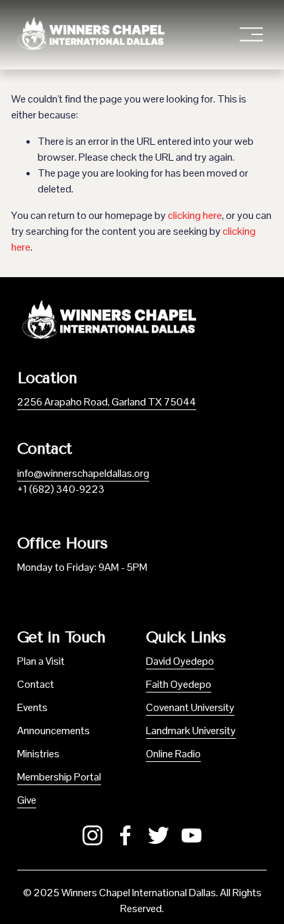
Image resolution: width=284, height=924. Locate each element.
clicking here (195, 215)
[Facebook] (125, 835)
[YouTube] (191, 835)
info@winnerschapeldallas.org (83, 473)
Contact (35, 684)
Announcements (53, 730)
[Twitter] (158, 835)
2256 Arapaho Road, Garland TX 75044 (106, 402)
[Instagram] (92, 835)
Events (32, 707)
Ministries (38, 754)
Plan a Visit (41, 661)
